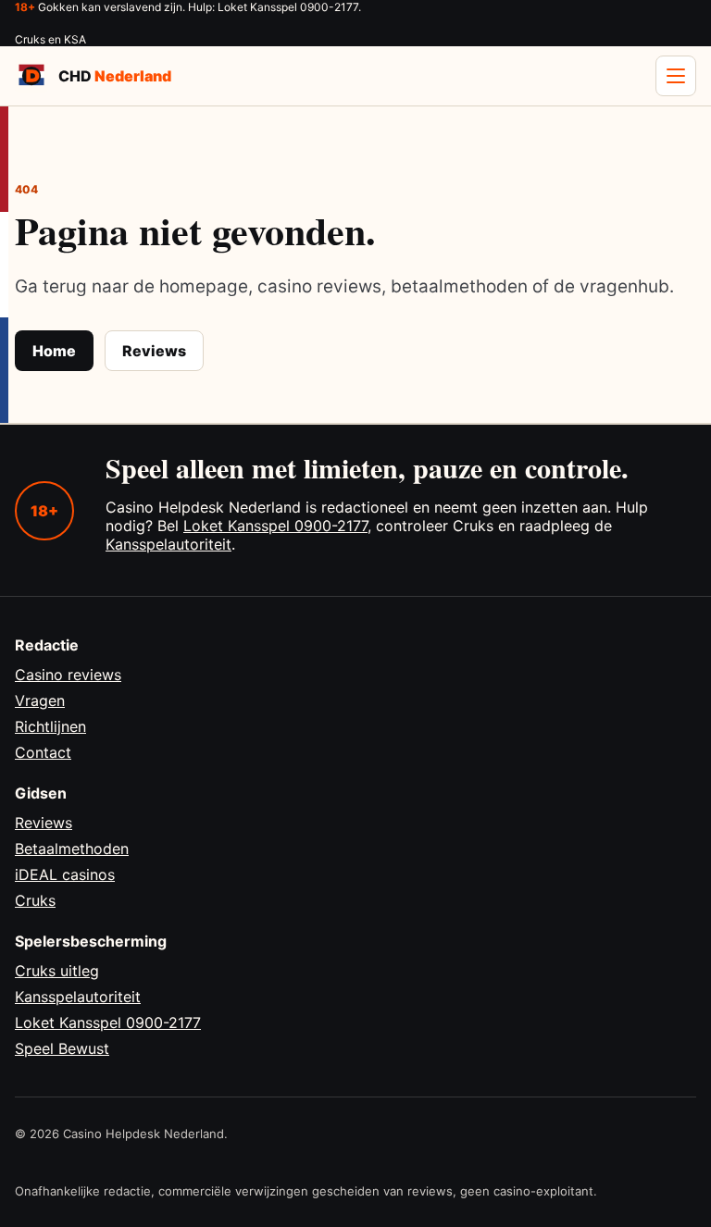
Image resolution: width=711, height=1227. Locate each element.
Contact (43, 752)
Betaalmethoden (72, 848)
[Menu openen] (675, 76)
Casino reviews (68, 674)
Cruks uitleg (57, 970)
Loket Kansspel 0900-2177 (275, 525)
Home (54, 350)
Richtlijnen (50, 726)
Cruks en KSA (50, 39)
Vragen (40, 700)
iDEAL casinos (65, 874)
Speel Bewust (62, 1048)
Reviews (154, 350)
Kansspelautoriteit (168, 544)
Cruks (35, 900)
